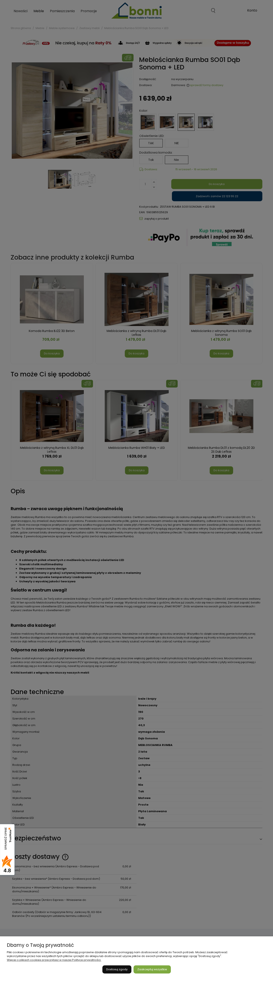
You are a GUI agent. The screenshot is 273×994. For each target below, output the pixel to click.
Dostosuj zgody (117, 969)
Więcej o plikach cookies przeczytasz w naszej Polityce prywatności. (54, 960)
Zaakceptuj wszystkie (152, 969)
